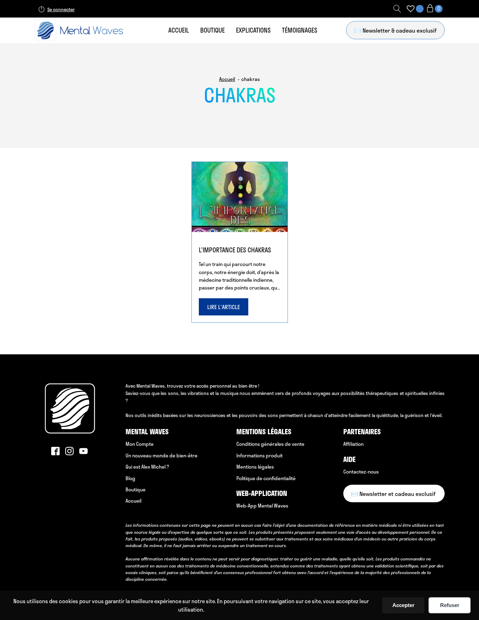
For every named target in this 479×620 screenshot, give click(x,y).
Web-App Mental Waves (262, 505)
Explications (253, 30)
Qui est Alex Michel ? (147, 466)
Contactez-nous (361, 471)
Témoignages (299, 30)
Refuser (449, 605)
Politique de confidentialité (266, 478)
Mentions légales (255, 466)
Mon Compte (140, 444)
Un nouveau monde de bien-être (161, 455)
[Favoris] (410, 9)
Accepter (403, 605)
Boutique (212, 30)
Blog (130, 478)
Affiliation (353, 444)
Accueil (178, 30)
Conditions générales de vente (270, 444)
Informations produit (259, 455)
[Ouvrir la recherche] (397, 9)
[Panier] (434, 9)
